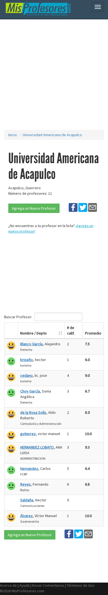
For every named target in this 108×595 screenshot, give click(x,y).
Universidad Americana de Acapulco (52, 134)
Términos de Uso (80, 585)
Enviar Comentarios (48, 585)
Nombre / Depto (33, 333)
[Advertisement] (54, 74)
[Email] (92, 207)
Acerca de (8, 585)
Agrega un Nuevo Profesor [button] (34, 208)
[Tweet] (82, 207)
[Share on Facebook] (73, 207)
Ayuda (24, 585)
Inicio (12, 134)
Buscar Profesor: (18, 316)
